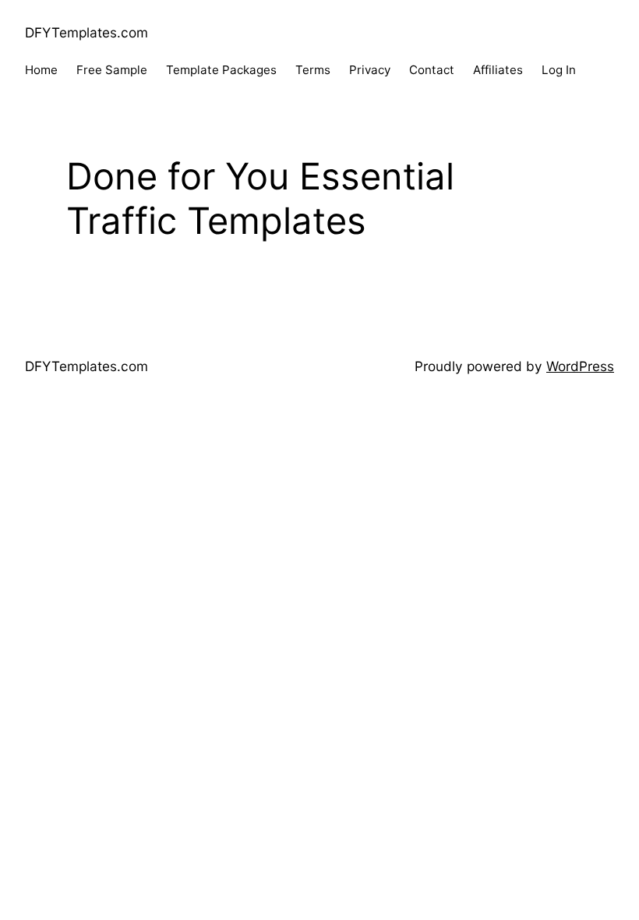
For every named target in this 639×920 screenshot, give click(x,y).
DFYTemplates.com (86, 32)
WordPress (580, 366)
